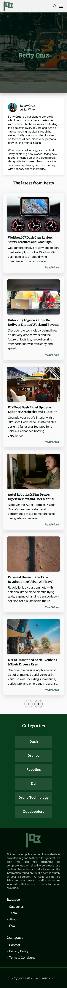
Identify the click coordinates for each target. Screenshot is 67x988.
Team (39, 49)
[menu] (60, 6)
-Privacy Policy (17, 951)
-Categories (15, 906)
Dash (33, 741)
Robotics (33, 769)
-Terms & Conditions (21, 957)
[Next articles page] (38, 704)
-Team (12, 913)
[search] (54, 6)
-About (12, 919)
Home (28, 49)
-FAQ (11, 926)
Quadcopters (33, 811)
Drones (33, 755)
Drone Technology (33, 797)
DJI (33, 783)
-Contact (13, 945)
